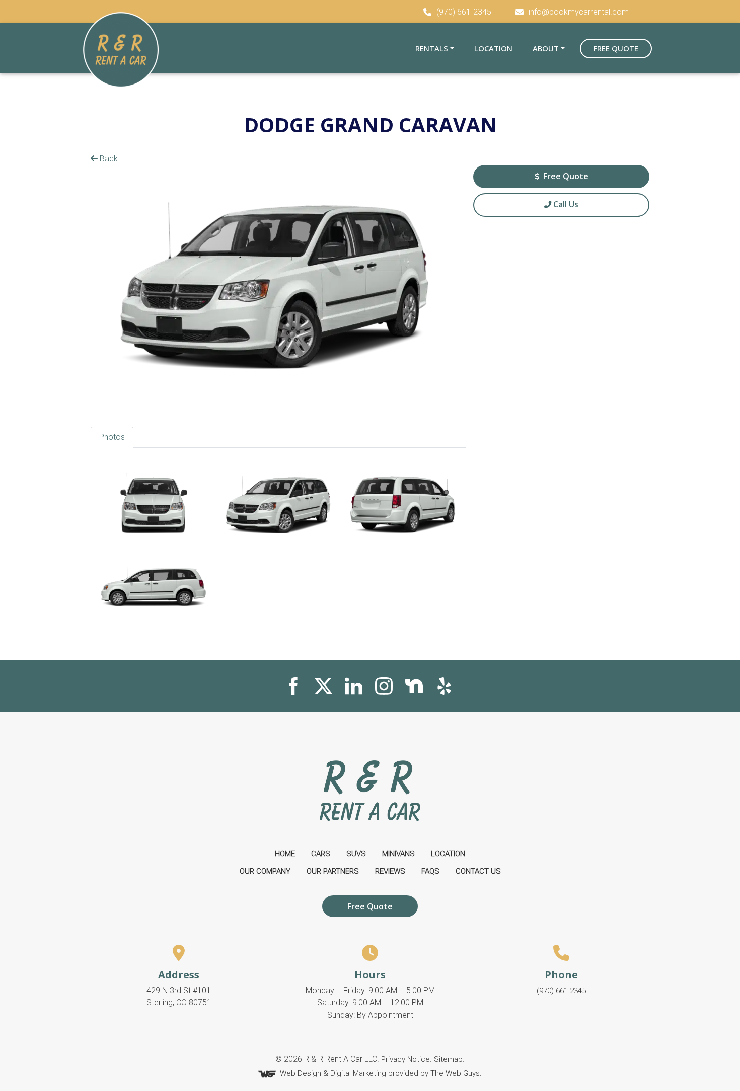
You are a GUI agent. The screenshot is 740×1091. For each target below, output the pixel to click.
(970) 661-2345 (561, 990)
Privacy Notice (405, 1059)
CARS (320, 853)
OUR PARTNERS (333, 871)
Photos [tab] (112, 437)
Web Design (300, 1073)
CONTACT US (478, 871)
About (546, 48)
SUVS (356, 853)
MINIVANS (398, 853)
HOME (285, 853)
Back (108, 158)
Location (493, 48)
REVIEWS (390, 871)
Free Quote (616, 48)
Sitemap (448, 1059)
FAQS (430, 871)
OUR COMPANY (265, 871)
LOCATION (448, 853)
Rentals (431, 48)
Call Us (564, 204)
